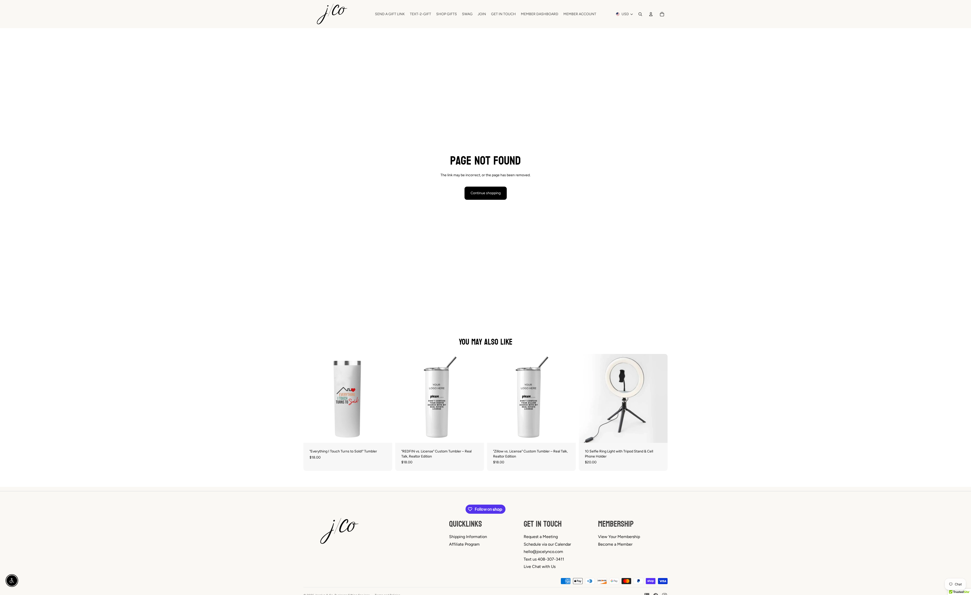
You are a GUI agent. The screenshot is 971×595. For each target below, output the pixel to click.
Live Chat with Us (540, 566)
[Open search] (640, 14)
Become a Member (615, 544)
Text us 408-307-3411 (544, 559)
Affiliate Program (464, 544)
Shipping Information (468, 536)
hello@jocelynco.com (543, 551)
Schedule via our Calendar (547, 544)
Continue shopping (486, 193)
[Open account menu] (650, 14)
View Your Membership (619, 536)
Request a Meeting (541, 536)
